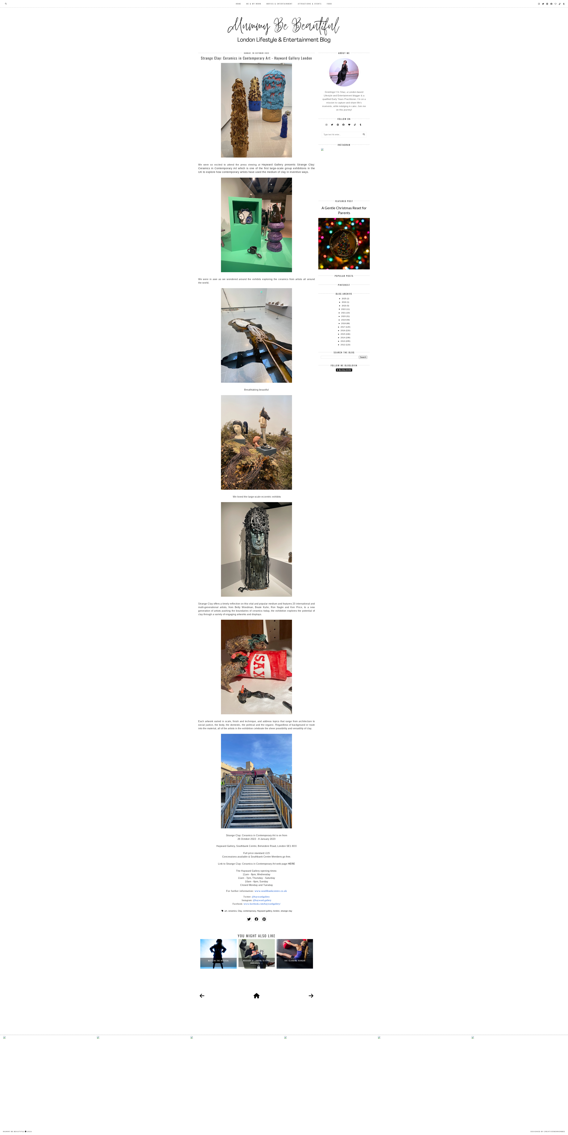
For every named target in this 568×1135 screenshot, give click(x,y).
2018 (343, 323)
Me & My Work (253, 4)
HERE (291, 864)
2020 (343, 316)
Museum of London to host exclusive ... (218, 961)
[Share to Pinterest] (264, 919)
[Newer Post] (202, 996)
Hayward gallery (264, 911)
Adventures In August (295, 960)
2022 (343, 309)
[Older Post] (311, 996)
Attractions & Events (310, 4)
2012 (343, 345)
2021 (343, 313)
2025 (344, 299)
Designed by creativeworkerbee (548, 1131)
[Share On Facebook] (256, 919)
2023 (344, 306)
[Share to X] (249, 919)
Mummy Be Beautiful (13, 1131)
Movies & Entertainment (280, 4)
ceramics (232, 911)
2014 (343, 338)
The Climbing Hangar (256, 960)
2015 (343, 334)
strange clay (286, 911)
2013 (343, 341)
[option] (218, 953)
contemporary (249, 911)
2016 (343, 331)
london (276, 911)
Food (329, 4)
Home (238, 4)
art (226, 911)
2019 (343, 320)
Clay (240, 911)
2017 (343, 327)
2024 (344, 302)
